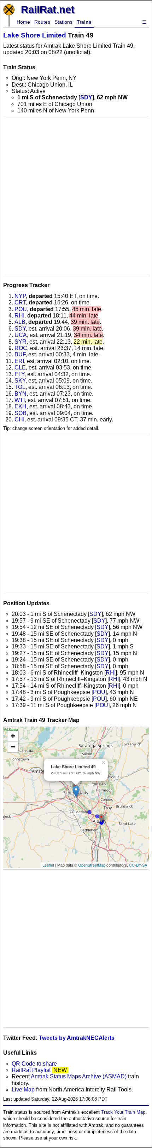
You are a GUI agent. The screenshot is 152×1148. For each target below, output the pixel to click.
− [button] (13, 746)
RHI (19, 316)
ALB (19, 322)
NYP (20, 296)
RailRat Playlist (31, 1070)
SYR (20, 342)
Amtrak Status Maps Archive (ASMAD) (79, 1076)
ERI (19, 361)
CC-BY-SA (138, 865)
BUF (19, 354)
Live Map (24, 1089)
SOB (20, 413)
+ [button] (13, 736)
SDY (86, 97)
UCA (20, 335)
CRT (20, 302)
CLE (20, 368)
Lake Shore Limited (34, 35)
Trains (84, 22)
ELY (19, 374)
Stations (63, 22)
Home (23, 22)
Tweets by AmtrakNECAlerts (77, 1038)
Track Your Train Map (123, 1112)
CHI (19, 419)
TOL (19, 387)
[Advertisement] (76, 196)
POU (20, 309)
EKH (20, 406)
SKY (19, 381)
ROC (20, 348)
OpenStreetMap (91, 865)
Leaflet (48, 865)
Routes (42, 22)
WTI (19, 400)
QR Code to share (34, 1064)
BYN (20, 394)
